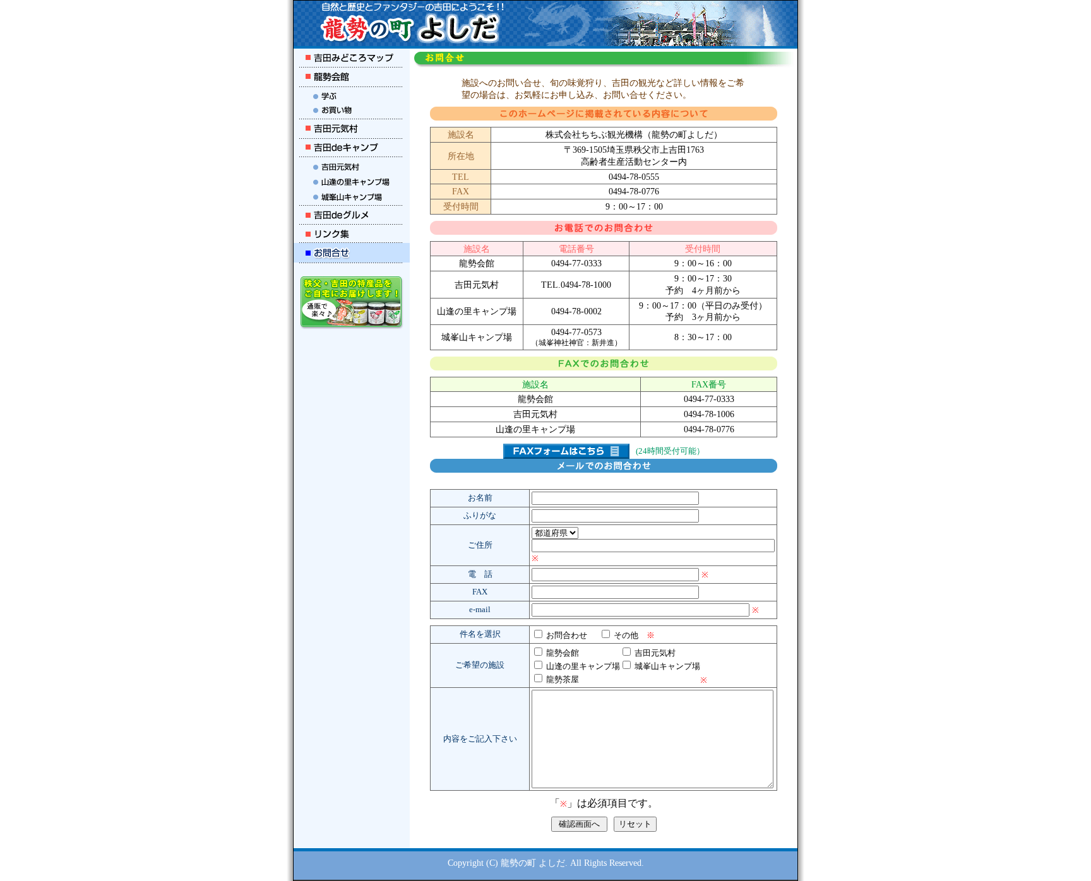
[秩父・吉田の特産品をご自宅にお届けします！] (351, 326)
